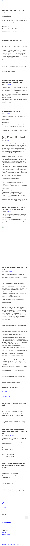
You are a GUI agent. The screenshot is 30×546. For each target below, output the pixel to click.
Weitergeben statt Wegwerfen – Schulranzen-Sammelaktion (13, 82)
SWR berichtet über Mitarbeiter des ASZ (14, 404)
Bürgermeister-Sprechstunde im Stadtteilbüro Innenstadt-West (13, 208)
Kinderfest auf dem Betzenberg (13, 10)
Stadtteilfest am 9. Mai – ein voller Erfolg (14, 138)
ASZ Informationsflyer (6, 522)
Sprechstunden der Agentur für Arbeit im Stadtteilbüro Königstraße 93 (14, 431)
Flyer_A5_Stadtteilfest (6, 391)
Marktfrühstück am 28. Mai (11, 112)
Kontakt (4, 507)
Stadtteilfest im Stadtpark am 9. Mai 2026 (14, 269)
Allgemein (11, 12)
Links (3, 505)
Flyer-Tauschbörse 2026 (7, 396)
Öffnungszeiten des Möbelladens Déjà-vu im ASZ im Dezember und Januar (14, 465)
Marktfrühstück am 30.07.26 (12, 40)
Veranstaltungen (6, 534)
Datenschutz (5, 504)
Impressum (4, 502)
